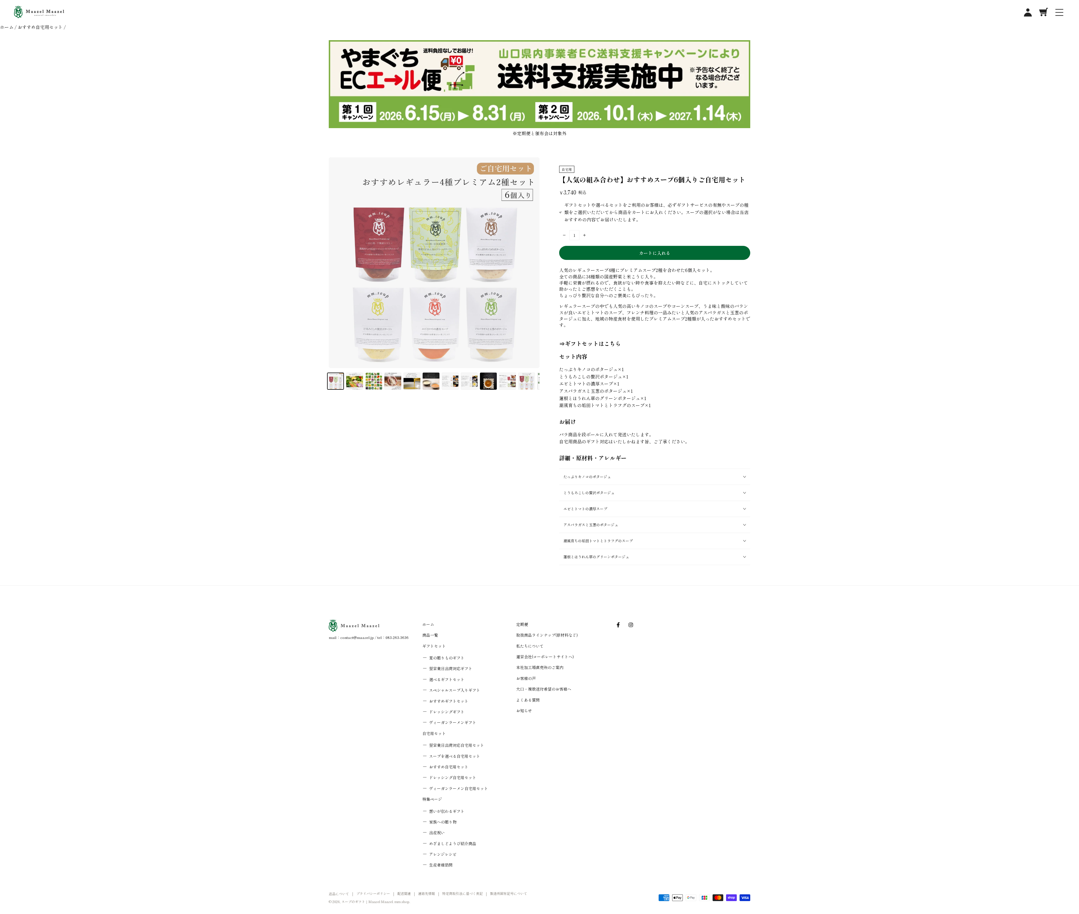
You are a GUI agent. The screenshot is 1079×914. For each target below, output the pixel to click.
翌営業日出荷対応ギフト (450, 668)
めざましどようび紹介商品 (452, 843)
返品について (339, 894)
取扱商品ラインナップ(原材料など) (547, 635)
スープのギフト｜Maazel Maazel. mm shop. (375, 901)
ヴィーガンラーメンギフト (452, 722)
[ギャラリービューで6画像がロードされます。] (431, 381)
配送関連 (404, 893)
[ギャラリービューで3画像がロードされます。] (373, 381)
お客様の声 (526, 678)
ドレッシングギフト (446, 712)
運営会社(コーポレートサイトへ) (545, 656)
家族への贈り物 (443, 822)
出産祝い (437, 832)
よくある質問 (528, 700)
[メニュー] (1059, 12)
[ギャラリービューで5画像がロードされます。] (412, 381)
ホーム (6, 27)
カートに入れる (654, 253)
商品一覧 (430, 635)
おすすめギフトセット (448, 701)
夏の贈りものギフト (446, 658)
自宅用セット (434, 733)
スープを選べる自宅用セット (454, 756)
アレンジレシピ (443, 854)
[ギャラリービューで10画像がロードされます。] (507, 381)
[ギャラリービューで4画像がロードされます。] (392, 381)
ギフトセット (434, 646)
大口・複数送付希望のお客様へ (543, 689)
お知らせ (524, 710)
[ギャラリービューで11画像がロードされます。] (526, 381)
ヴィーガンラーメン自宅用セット (458, 788)
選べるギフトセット (446, 679)
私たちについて (530, 646)
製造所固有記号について (508, 893)
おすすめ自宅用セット (40, 27)
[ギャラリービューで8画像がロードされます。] (469, 381)
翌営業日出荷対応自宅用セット (456, 745)
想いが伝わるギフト (446, 811)
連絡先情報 (426, 893)
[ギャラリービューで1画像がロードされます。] (335, 381)
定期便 (522, 624)
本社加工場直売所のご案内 (539, 667)
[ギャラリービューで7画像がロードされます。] (450, 381)
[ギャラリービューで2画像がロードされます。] (354, 381)
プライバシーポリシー (373, 893)
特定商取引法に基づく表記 (462, 893)
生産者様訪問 (441, 865)
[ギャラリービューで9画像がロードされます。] (488, 381)
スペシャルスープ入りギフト (454, 690)
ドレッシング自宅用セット (452, 777)
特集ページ (432, 799)
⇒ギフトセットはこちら (590, 343)
